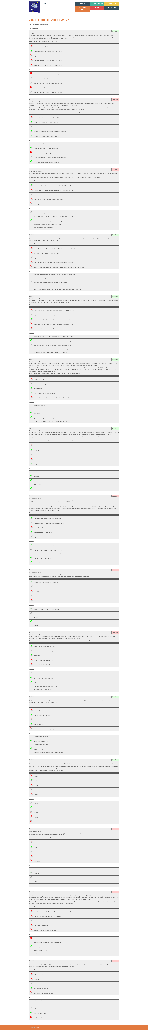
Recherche (112, 7)
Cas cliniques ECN (82, 9)
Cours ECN (112, 3)
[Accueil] (34, 12)
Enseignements (97, 3)
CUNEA (45, 4)
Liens (97, 7)
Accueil (82, 3)
